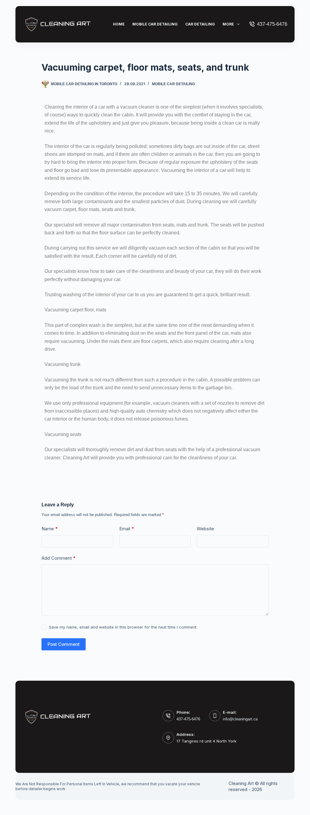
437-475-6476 (272, 24)
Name (49, 529)
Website (205, 529)
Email (126, 529)
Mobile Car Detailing (155, 24)
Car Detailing (200, 24)
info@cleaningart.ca (240, 719)
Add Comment (58, 558)
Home (119, 24)
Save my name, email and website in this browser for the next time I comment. (123, 627)
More (228, 24)
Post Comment (64, 644)
